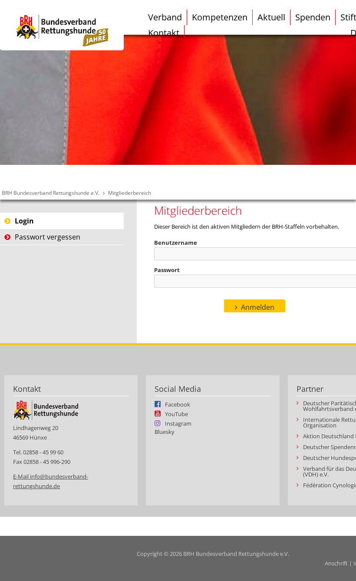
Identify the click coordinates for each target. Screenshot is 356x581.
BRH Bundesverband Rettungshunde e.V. (50, 193)
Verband (165, 17)
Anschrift (336, 563)
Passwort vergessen (47, 237)
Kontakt (163, 33)
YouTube (176, 413)
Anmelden (257, 307)
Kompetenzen (219, 17)
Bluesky (165, 432)
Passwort (167, 270)
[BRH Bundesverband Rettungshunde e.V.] (62, 25)
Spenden (312, 17)
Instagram (178, 423)
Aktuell (271, 17)
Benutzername (175, 242)
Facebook (177, 403)
